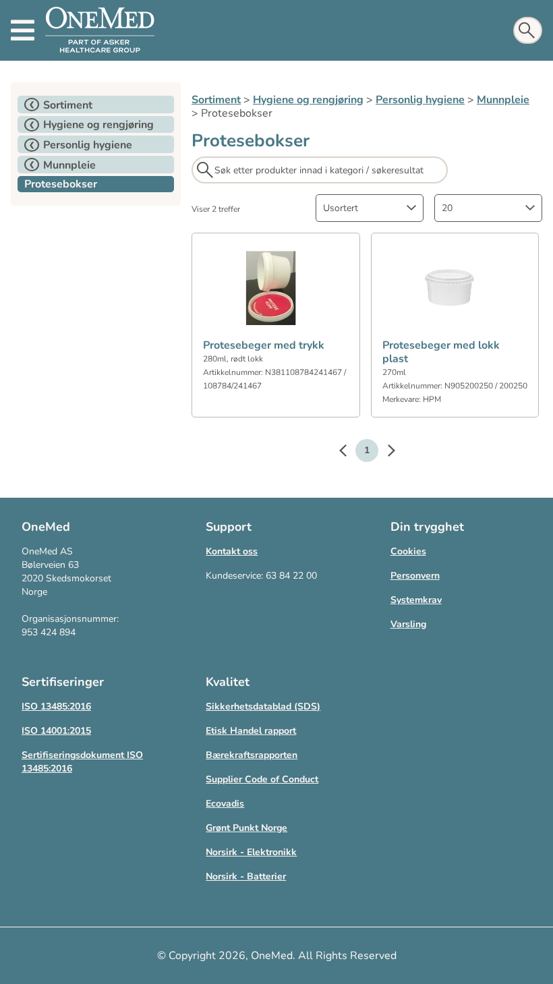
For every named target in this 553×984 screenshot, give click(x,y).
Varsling (408, 624)
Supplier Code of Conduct (262, 779)
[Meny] (22, 30)
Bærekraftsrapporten (251, 755)
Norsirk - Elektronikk (251, 852)
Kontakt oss (232, 551)
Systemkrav (416, 600)
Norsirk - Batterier (246, 876)
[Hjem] (99, 30)
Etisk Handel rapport (251, 730)
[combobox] (370, 208)
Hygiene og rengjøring (308, 99)
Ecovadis (225, 803)
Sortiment (216, 99)
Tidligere (349, 452)
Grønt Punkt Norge (246, 827)
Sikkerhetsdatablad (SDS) (263, 706)
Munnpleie (503, 99)
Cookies (408, 551)
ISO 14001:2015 (56, 730)
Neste (384, 452)
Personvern (415, 575)
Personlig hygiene (420, 99)
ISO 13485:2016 (56, 706)
